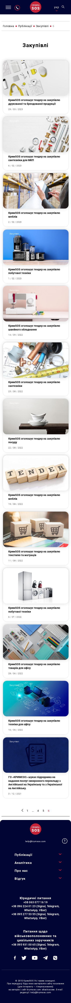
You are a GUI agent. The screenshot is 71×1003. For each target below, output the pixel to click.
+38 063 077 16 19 (35, 902)
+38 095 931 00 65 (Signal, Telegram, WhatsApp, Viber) (35, 946)
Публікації (23, 855)
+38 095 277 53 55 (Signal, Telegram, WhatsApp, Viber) (35, 916)
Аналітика (23, 863)
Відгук (20, 878)
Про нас (21, 871)
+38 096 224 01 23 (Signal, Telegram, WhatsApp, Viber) (35, 908)
